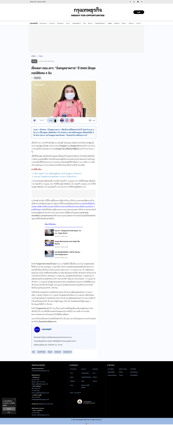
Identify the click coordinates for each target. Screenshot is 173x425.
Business (59, 23)
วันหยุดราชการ (67, 352)
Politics (110, 23)
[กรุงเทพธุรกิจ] (34, 23)
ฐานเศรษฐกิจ (133, 375)
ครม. (33, 352)
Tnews (121, 375)
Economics (43, 23)
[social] (130, 2)
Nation (121, 372)
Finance (51, 23)
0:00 (41, 120)
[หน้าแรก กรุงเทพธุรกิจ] (88, 11)
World (89, 23)
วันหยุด (50, 352)
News (123, 23)
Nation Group (123, 369)
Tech (67, 23)
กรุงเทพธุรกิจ (111, 372)
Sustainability (76, 23)
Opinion (131, 23)
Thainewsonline (112, 375)
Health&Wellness (99, 23)
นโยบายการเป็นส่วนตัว (85, 386)
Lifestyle (116, 23)
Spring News (134, 372)
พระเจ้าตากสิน (41, 352)
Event (138, 23)
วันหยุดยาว (58, 352)
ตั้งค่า (9, 412)
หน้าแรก (33, 56)
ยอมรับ (9, 409)
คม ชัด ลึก (133, 369)
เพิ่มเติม (5, 405)
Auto (84, 23)
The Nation (111, 369)
